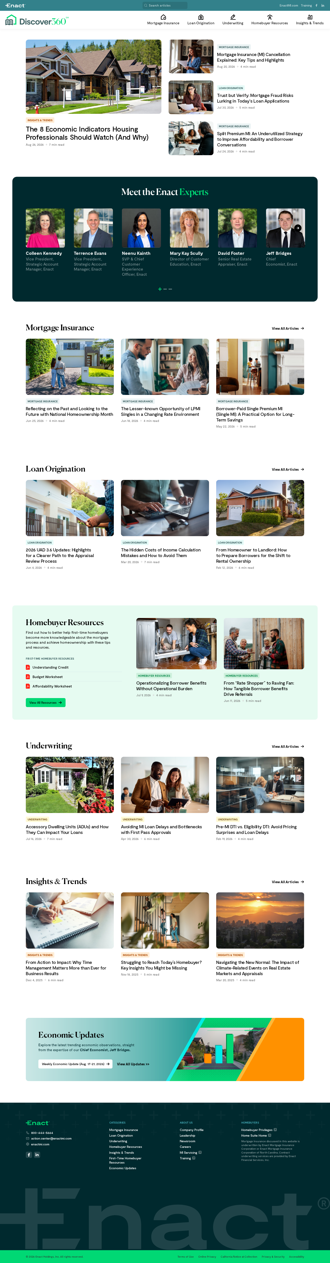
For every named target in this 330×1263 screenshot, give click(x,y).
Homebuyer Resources (125, 1147)
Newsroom (187, 1141)
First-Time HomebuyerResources (125, 1160)
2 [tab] (165, 289)
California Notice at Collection (239, 1256)
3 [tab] (170, 289)
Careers (185, 1147)
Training (306, 5)
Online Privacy (207, 1256)
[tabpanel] (45, 240)
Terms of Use (186, 1256)
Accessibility (296, 1256)
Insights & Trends (121, 1152)
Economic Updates (122, 1168)
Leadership (187, 1135)
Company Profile (192, 1130)
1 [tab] (160, 289)
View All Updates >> (133, 1064)
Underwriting (118, 1141)
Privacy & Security (273, 1256)
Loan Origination (121, 1135)
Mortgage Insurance (123, 1130)
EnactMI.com (289, 5)
